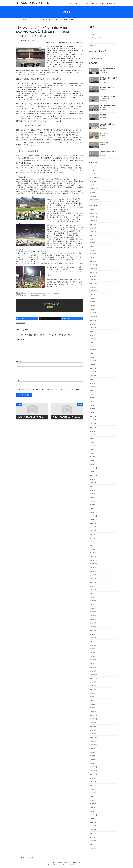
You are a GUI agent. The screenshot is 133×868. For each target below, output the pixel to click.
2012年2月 (93, 637)
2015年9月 (93, 479)
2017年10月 (93, 401)
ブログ (92, 41)
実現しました (94, 181)
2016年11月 (93, 434)
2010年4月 (93, 697)
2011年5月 (93, 660)
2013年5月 (93, 582)
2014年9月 (93, 523)
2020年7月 (93, 302)
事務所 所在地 (94, 45)
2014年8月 (93, 527)
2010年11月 (93, 678)
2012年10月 (93, 608)
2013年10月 (93, 564)
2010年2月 (93, 704)
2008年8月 (93, 752)
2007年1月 (93, 785)
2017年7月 (93, 412)
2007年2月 (93, 781)
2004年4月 (93, 833)
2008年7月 (93, 756)
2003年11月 (93, 844)
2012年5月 (93, 626)
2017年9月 (93, 405)
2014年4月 (93, 541)
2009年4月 (93, 726)
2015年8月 (93, 482)
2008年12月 (93, 737)
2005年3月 (93, 811)
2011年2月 (93, 667)
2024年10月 (93, 254)
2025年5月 (93, 235)
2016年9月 (93, 442)
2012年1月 (93, 641)
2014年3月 (93, 545)
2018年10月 (93, 357)
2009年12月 (93, 711)
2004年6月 (93, 826)
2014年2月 (93, 549)
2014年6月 (93, 534)
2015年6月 (93, 490)
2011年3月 (93, 663)
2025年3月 (93, 243)
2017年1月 (93, 431)
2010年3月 (93, 700)
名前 (18, 361)
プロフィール (94, 34)
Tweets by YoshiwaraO (96, 58)
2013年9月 (93, 567)
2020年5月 (93, 305)
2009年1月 (93, 733)
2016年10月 (93, 438)
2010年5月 (93, 693)
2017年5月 (93, 420)
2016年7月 (93, 449)
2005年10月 (93, 804)
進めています (94, 196)
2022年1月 (93, 261)
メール (19, 371)
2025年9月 (93, 224)
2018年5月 (93, 375)
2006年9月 (93, 793)
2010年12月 (93, 674)
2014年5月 (93, 538)
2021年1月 (93, 279)
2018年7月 (93, 368)
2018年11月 (93, 353)
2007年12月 (93, 767)
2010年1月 (93, 708)
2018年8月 (93, 364)
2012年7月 (93, 619)
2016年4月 (93, 453)
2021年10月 (93, 272)
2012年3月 (93, 634)
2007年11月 (93, 770)
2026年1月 (93, 209)
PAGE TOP (128, 840)
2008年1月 (93, 763)
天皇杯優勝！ (104, 115)
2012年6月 (93, 623)
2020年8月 (93, 298)
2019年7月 (93, 324)
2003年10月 (93, 848)
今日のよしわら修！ (96, 177)
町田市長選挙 (94, 188)
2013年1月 (93, 597)
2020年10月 (93, 291)
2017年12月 (93, 394)
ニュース (92, 174)
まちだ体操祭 (104, 133)
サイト (18, 380)
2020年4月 (93, 309)
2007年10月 (93, 774)
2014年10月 (93, 519)
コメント (20, 339)
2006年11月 (93, 789)
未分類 (92, 185)
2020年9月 (93, 294)
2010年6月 (93, 689)
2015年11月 (93, 471)
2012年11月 (93, 604)
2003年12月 (93, 840)
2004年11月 (93, 815)
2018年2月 (93, 386)
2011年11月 (93, 649)
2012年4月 (93, 630)
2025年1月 (93, 250)
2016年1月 (93, 464)
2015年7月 (93, 486)
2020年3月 (93, 313)
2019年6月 (93, 327)
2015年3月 (93, 501)
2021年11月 (93, 268)
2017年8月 (93, 409)
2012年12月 (93, 601)
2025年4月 (93, 239)
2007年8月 (93, 778)
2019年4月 (93, 335)
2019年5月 (93, 331)
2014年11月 (93, 516)
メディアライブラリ (95, 38)
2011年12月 (93, 645)
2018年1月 (93, 390)
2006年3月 (93, 796)
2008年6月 (93, 759)
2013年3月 (93, 589)
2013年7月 (93, 575)
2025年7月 (93, 231)
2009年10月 (93, 719)
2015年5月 (93, 494)
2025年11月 (93, 217)
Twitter (31, 857)
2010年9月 (93, 682)
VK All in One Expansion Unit (78, 865)
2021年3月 (93, 276)
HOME (92, 30)
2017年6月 (93, 416)
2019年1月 (93, 346)
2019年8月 (93, 320)
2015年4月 (93, 497)
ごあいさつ (93, 166)
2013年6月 (93, 578)
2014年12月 (93, 512)
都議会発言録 (94, 199)
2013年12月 (93, 556)
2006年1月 (93, 800)
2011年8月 (93, 652)
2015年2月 (93, 505)
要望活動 (92, 192)
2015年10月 (93, 475)
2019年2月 (93, 342)
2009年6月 (93, 722)
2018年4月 (93, 379)
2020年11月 (93, 287)
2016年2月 (93, 460)
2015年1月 (93, 508)
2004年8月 (93, 822)
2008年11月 (93, 741)
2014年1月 (93, 553)
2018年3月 (93, 383)
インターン (29, 323)
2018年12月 (93, 350)
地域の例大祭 (104, 142)
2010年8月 (93, 685)
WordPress (57, 865)
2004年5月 (93, 829)
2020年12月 (93, 283)
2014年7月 (93, 530)
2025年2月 (93, 246)
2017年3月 (93, 427)
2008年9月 (93, 748)
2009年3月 (93, 730)
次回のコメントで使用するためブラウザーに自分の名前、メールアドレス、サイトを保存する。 (49, 390)
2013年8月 (93, 571)
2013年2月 (93, 593)
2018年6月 (93, 372)
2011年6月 (93, 656)
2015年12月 (93, 468)
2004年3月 (93, 837)
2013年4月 (93, 586)
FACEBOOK (22, 857)
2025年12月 (93, 213)
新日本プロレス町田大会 (107, 87)
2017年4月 (93, 423)
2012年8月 (93, 615)
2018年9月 (93, 361)
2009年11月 (93, 715)
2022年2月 (93, 257)
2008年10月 (93, 745)
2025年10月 (93, 220)
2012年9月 (93, 612)
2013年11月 (93, 560)
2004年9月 (93, 818)
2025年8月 (93, 228)
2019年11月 (93, 316)
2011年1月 (93, 671)
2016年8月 (93, 446)
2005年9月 (93, 807)
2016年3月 (93, 457)
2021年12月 (93, 265)
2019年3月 (93, 339)
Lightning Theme (66, 865)
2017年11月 (93, 398)
